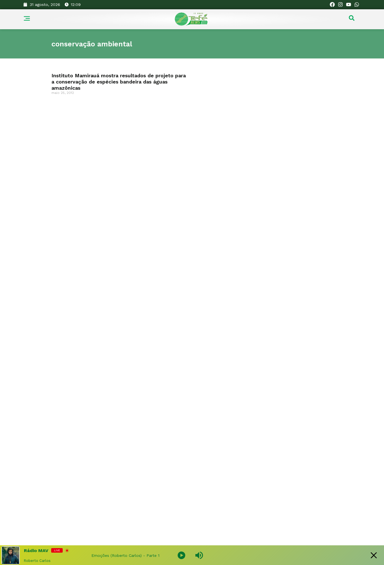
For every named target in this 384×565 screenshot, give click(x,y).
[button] (351, 19)
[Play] (181, 555)
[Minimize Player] (373, 555)
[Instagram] (340, 5)
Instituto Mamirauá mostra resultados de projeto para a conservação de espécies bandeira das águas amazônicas (118, 82)
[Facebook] (332, 5)
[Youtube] (348, 5)
